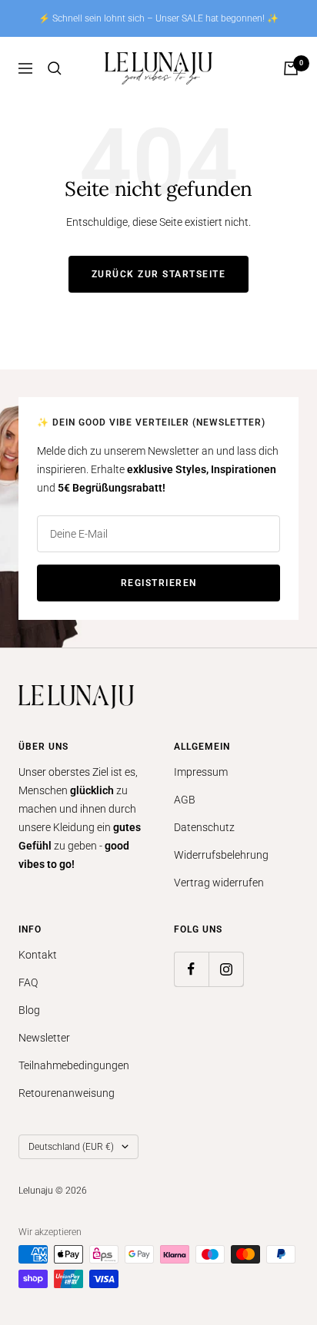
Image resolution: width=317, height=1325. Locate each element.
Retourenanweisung (66, 1093)
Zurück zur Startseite (159, 274)
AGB (184, 799)
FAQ (28, 982)
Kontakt (37, 955)
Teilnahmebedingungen (73, 1065)
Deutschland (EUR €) (71, 1146)
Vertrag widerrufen (219, 882)
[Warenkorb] (291, 68)
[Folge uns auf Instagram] (226, 969)
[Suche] (55, 68)
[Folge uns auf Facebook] (191, 969)
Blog (29, 1010)
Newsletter (44, 1038)
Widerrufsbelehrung (221, 855)
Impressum (201, 772)
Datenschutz (204, 827)
